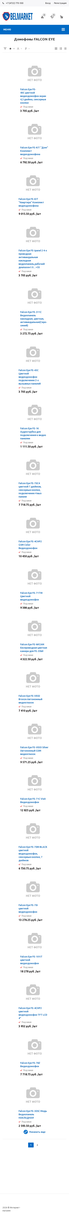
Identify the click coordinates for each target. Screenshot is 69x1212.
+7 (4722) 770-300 (14, 3)
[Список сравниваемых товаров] (42, 18)
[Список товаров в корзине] (63, 19)
